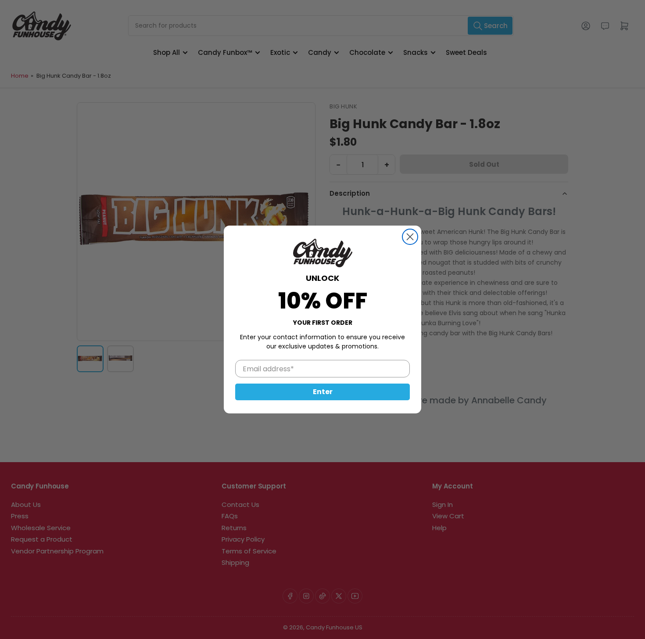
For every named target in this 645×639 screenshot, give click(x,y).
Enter (323, 392)
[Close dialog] (410, 236)
